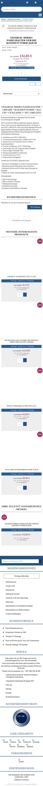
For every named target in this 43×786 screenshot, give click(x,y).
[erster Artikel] (12, 217)
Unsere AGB (10, 586)
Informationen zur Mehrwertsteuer (18, 610)
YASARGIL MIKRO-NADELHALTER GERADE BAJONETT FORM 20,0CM (21, 524)
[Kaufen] (25, 295)
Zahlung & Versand (12, 594)
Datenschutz (10, 590)
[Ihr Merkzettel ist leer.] (8, 14)
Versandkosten (22, 65)
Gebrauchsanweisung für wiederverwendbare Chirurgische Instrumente (21, 676)
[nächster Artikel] (26, 217)
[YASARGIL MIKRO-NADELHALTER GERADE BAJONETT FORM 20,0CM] (21, 28)
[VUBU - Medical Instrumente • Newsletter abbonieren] (40, 561)
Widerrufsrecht (11, 582)
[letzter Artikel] (31, 217)
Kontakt (8, 693)
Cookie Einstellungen (13, 614)
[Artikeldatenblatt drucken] (38, 84)
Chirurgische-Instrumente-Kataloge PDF (20, 681)
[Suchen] (40, 9)
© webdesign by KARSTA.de (30, 784)
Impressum (9, 602)
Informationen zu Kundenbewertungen (19, 606)
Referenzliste (7, 94)
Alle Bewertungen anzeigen (21, 718)
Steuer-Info (26, 63)
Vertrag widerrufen (21, 576)
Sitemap (8, 689)
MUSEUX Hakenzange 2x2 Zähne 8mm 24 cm (21, 406)
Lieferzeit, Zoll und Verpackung (17, 598)
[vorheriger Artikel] (17, 217)
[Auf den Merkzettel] (32, 83)
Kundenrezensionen (13, 697)
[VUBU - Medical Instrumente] (11, 5)
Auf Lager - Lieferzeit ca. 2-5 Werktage (22, 67)
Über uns (9, 685)
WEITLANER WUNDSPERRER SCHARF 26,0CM (21, 469)
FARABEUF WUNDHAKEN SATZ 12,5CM (21, 276)
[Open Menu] (40, 15)
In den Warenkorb (20, 79)
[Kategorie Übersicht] (21, 217)
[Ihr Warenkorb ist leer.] (5, 14)
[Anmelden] (1, 14)
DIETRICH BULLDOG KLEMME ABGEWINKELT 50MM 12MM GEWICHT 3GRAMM (21, 341)
